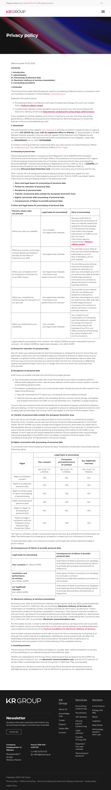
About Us (63, 709)
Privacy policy (12, 781)
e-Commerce (98, 706)
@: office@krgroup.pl (41, 754)
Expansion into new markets (80, 746)
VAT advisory (81, 717)
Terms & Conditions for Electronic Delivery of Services (60, 781)
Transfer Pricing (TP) (80, 738)
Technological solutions (81, 754)
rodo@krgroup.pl (21, 147)
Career (62, 720)
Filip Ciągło (62, 147)
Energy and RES (97, 711)
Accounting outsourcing (81, 707)
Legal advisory (79, 731)
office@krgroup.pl (45, 3)
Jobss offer (64, 728)
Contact (62, 732)
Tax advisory (81, 713)
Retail (95, 717)
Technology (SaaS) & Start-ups (97, 732)
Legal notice (11, 786)
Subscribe (14, 732)
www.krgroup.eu (57, 94)
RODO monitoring (28, 781)
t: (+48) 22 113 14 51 (39, 751)
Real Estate (97, 725)
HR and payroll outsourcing (81, 723)
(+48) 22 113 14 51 (29, 3)
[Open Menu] (103, 11)
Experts (62, 724)
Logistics (96, 721)
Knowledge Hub (64, 714)
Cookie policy (90, 781)
